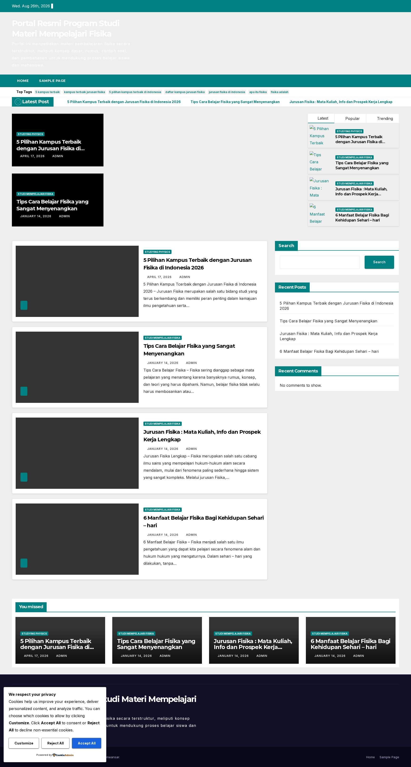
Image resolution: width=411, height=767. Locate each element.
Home (23, 81)
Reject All (55, 743)
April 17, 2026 (33, 156)
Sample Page (52, 81)
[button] (386, 80)
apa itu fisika (258, 92)
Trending (384, 118)
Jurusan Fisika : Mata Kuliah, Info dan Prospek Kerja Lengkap (361, 194)
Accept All (87, 743)
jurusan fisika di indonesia (227, 92)
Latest (323, 118)
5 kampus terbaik (47, 92)
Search (286, 245)
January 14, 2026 (36, 216)
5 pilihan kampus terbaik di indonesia (135, 92)
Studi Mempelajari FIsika (35, 194)
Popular (352, 118)
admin (57, 156)
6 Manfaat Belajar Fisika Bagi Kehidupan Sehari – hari (362, 217)
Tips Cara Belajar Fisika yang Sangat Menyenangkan (52, 205)
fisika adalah (279, 92)
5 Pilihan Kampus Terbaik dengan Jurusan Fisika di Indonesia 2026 (48, 149)
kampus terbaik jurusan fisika (84, 92)
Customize (24, 743)
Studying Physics (30, 134)
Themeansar (109, 757)
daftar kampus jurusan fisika (185, 92)
